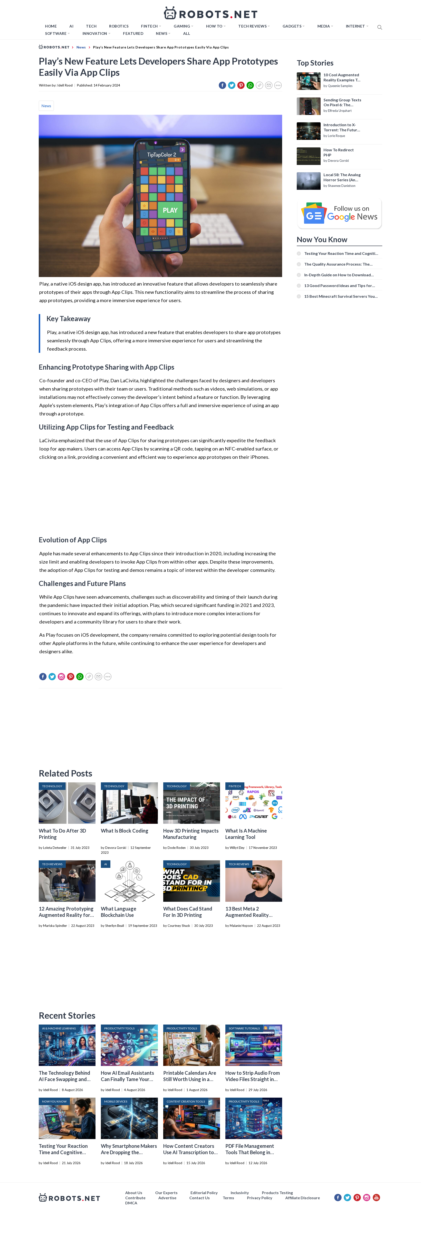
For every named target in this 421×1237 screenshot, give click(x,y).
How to (214, 26)
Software (56, 33)
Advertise (167, 1197)
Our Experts (166, 1192)
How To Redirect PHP (339, 152)
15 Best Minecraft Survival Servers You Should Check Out (339, 296)
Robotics (118, 26)
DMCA (131, 1202)
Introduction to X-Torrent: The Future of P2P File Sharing (341, 127)
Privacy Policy (259, 1197)
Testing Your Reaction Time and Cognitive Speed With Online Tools (66, 1152)
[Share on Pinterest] (241, 85)
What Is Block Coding (124, 831)
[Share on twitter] (231, 85)
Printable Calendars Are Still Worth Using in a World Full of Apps (189, 1079)
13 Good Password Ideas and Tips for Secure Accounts (338, 285)
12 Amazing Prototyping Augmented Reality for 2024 (66, 915)
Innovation (95, 33)
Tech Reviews (252, 26)
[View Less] (278, 85)
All (186, 33)
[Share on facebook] (222, 85)
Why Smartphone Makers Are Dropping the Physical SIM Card (129, 1152)
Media (323, 26)
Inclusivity (240, 1192)
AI (71, 26)
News (161, 33)
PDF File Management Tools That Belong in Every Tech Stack (249, 1152)
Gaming (182, 26)
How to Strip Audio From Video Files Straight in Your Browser (252, 1079)
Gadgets (292, 26)
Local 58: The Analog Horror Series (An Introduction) (342, 177)
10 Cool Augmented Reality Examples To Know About (342, 77)
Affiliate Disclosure (302, 1197)
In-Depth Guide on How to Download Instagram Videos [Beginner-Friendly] (338, 274)
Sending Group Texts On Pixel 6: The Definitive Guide (342, 102)
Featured (133, 33)
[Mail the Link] (268, 85)
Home (51, 26)
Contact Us (199, 1197)
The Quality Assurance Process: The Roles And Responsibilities (337, 264)
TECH (91, 26)
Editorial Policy (204, 1192)
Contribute (135, 1197)
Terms (228, 1197)
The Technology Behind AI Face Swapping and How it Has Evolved (64, 1079)
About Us (133, 1192)
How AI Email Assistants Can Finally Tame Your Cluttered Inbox (127, 1079)
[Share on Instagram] (61, 676)
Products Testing (277, 1192)
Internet (355, 26)
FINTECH (149, 26)
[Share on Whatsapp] (250, 85)
